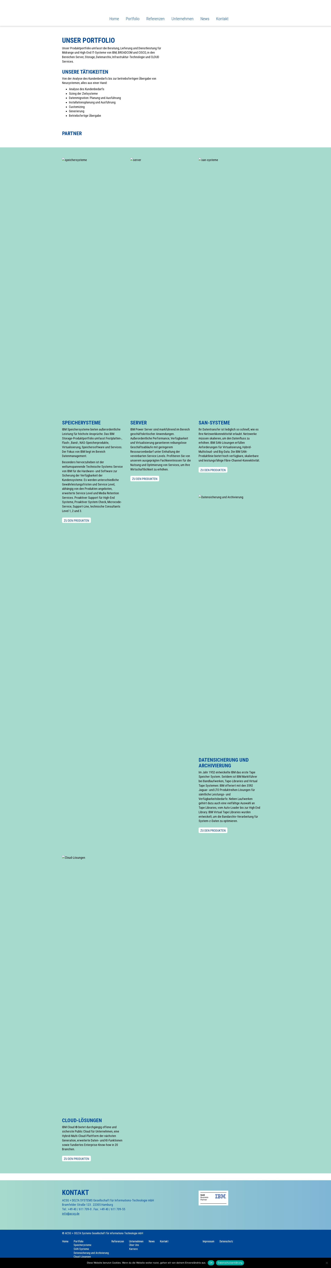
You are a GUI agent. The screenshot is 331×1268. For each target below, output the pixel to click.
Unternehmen (183, 18)
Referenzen (155, 18)
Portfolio (132, 18)
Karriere (133, 1249)
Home (114, 18)
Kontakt (222, 18)
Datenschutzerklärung (230, 1262)
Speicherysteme (82, 1245)
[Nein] (326, 1263)
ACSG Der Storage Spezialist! (77, 11)
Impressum (208, 1241)
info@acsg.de (70, 1213)
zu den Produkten (76, 520)
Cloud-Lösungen (82, 1256)
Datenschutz (226, 1241)
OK (211, 1262)
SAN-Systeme (81, 1249)
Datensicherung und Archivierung (91, 1253)
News (204, 18)
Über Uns (134, 1245)
